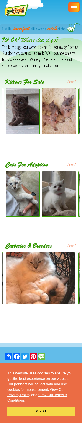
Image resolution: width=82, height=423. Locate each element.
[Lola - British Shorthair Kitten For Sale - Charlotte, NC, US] (23, 132)
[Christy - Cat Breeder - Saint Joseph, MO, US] (41, 278)
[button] (26, 400)
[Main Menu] (74, 7)
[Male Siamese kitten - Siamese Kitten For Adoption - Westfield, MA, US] (23, 194)
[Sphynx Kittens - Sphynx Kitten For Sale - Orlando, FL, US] (59, 132)
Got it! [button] (41, 411)
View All (72, 82)
